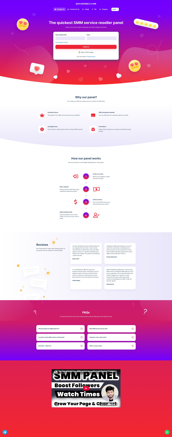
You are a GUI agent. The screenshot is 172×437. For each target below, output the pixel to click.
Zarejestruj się (74, 9)
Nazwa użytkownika (61, 35)
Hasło (88, 35)
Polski (114, 9)
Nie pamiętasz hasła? (61, 42)
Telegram (105, 9)
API (95, 9)
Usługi (87, 9)
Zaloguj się (60, 9)
